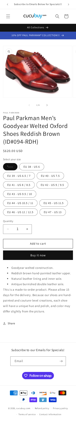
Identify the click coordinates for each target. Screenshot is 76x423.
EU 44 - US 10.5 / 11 (20, 203)
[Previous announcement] (7, 4)
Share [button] (11, 323)
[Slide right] (47, 105)
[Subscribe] (61, 361)
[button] (8, 16)
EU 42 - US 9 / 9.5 (52, 185)
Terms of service (26, 414)
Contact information (50, 414)
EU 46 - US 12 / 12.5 (20, 212)
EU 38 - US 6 (32, 167)
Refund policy (42, 408)
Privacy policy (60, 408)
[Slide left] (29, 105)
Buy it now (38, 255)
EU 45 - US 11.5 (54, 203)
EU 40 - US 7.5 (50, 176)
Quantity (8, 221)
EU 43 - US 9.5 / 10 (19, 194)
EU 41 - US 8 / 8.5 (18, 185)
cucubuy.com (23, 408)
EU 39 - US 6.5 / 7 (19, 176)
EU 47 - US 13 (53, 212)
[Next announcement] (68, 4)
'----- (10, 167)
